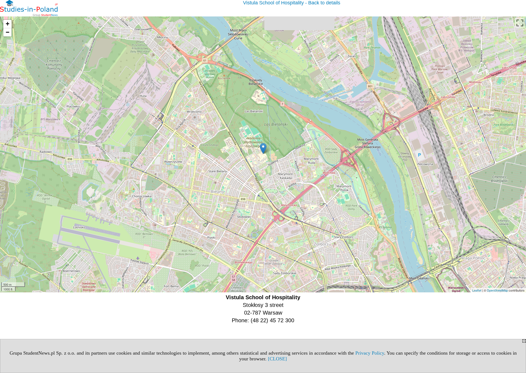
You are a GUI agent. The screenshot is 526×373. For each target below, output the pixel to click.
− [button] (7, 32)
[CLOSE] (277, 358)
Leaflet (476, 290)
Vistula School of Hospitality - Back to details (291, 2)
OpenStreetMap (497, 290)
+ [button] (7, 23)
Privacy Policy (369, 353)
